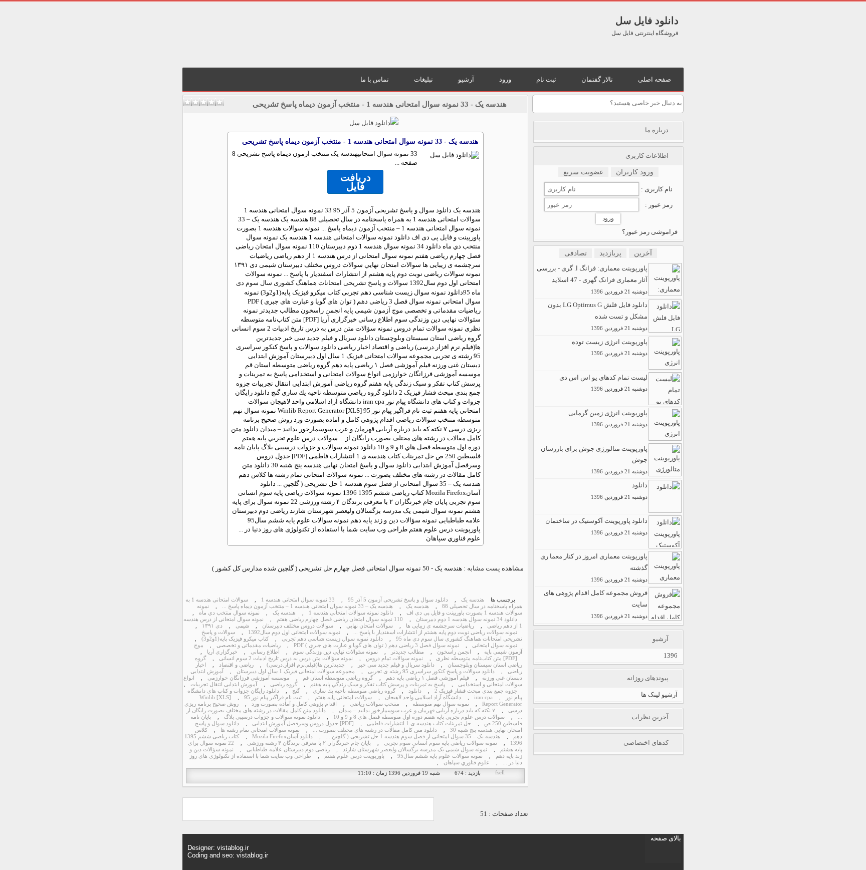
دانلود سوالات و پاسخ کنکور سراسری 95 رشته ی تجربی (431, 671)
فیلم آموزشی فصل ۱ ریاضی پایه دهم (427, 678)
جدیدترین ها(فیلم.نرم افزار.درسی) (306, 665)
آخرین (643, 253)
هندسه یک (472, 600)
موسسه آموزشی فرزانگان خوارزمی (248, 678)
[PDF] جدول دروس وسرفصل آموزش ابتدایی (303, 723)
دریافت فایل (355, 182)
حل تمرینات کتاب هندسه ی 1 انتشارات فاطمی (419, 723)
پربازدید (610, 253)
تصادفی (575, 253)
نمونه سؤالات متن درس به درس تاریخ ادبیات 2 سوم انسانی (286, 658)
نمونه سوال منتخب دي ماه (229, 613)
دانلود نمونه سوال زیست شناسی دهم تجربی (332, 639)
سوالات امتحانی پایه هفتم (343, 697)
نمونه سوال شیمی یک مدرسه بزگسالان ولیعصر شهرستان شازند (415, 749)
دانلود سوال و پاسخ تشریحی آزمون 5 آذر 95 (398, 600)
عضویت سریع (583, 172)
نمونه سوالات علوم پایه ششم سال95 (440, 756)
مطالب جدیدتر (407, 652)
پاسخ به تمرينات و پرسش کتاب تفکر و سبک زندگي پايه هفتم (377, 684)
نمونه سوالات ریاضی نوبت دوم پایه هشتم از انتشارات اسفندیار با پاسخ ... (435, 632)
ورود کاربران (635, 172)
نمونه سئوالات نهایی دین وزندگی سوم (335, 652)
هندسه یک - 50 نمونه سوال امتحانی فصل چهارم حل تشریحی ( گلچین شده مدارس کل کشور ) (337, 568)
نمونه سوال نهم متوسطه (440, 704)
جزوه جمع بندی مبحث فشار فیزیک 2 (476, 691)
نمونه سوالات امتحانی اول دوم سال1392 (294, 632)
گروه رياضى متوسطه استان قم (338, 678)
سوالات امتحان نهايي (369, 626)
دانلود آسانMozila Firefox (282, 736)
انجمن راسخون (454, 652)
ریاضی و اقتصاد (236, 665)
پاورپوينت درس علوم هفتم (354, 756)
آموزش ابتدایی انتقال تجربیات (223, 684)
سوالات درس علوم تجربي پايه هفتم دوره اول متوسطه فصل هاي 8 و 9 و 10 (419, 717)
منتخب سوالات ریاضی (374, 704)
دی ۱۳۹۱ (212, 626)
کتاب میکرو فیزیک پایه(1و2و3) (235, 639)
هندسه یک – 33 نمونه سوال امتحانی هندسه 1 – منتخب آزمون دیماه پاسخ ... (307, 606)
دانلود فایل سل (647, 20)
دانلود (414, 691)
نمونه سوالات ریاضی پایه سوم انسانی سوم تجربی (440, 743)
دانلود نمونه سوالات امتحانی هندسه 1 (351, 613)
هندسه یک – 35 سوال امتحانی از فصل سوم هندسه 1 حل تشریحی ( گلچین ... (413, 736)
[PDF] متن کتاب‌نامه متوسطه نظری (476, 658)
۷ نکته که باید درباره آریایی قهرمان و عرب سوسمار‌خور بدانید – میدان (417, 710)
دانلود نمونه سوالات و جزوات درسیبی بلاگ (272, 717)
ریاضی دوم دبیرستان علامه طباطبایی (288, 749)
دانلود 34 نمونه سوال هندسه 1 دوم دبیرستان (466, 619)
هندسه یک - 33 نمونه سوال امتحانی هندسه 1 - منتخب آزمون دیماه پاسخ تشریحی (380, 104)
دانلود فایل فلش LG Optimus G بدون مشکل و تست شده (597, 316)
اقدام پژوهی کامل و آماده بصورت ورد (294, 704)
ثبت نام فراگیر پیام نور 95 (273, 697)
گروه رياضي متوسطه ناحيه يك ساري (354, 691)
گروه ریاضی (283, 684)
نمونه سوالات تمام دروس (394, 658)
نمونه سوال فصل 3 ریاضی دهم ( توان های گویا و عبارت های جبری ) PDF (376, 645)
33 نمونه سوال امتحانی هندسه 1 (298, 600)
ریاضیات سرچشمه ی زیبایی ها (440, 626)
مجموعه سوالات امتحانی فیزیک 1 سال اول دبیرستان (296, 671)
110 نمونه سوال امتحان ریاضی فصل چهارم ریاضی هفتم (340, 619)
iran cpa (483, 697)
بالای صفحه (666, 838)
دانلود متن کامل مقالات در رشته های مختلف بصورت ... (375, 730)
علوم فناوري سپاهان (467, 762)
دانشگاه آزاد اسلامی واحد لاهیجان (423, 697)
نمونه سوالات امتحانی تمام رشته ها (260, 730)
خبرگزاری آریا (222, 652)
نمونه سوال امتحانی (383, 153)
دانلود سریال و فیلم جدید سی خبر (396, 665)
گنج (296, 691)
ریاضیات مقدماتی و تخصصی (248, 645)
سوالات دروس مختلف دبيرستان (297, 626)
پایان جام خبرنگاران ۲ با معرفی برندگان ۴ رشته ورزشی (309, 743)
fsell (500, 772)
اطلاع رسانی (265, 652)
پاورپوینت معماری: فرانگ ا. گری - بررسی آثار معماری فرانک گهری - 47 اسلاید (592, 279)
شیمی (242, 626)
